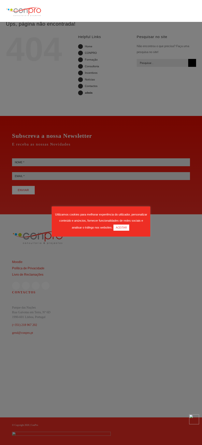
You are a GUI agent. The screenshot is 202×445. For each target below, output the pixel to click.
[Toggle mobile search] (187, 16)
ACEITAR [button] (121, 227)
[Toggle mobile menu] (194, 16)
